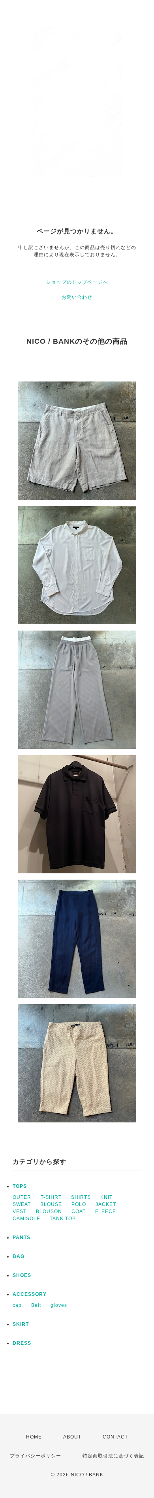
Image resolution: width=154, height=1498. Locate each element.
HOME (34, 1437)
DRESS (22, 1343)
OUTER (22, 1197)
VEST (19, 1211)
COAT (78, 1211)
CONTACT (115, 1437)
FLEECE (105, 1211)
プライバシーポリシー (35, 1456)
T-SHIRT (51, 1197)
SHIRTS (81, 1197)
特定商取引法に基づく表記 (113, 1456)
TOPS (20, 1186)
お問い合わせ (77, 297)
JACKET (106, 1204)
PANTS (21, 1237)
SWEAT (22, 1204)
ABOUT (72, 1437)
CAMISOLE (26, 1218)
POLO (78, 1204)
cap (17, 1305)
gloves (59, 1305)
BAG (18, 1256)
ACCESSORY (30, 1294)
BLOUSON (49, 1211)
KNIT (106, 1197)
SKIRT (21, 1324)
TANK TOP (63, 1218)
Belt (36, 1305)
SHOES (22, 1275)
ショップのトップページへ (77, 282)
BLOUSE (51, 1204)
